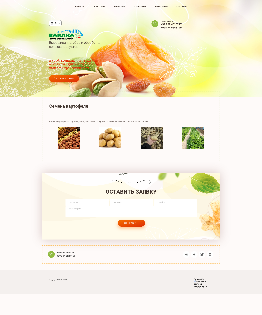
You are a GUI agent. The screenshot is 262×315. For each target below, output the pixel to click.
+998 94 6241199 (171, 27)
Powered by (199, 279)
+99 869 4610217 (171, 24)
